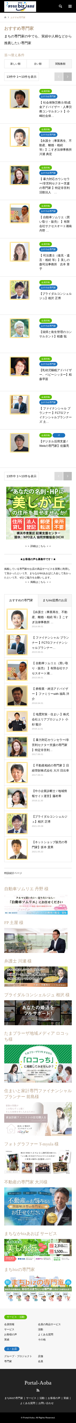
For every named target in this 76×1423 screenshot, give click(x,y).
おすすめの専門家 (21, 600)
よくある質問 (45, 1334)
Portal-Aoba (38, 1383)
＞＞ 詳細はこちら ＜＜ (38, 546)
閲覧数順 (60, 63)
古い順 (38, 63)
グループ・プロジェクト (18, 1356)
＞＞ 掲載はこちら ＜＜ (38, 582)
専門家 (8, 1361)
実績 (6, 1339)
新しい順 (15, 63)
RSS (38, 1390)
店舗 (40, 1356)
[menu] (69, 6)
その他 (42, 1339)
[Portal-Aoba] (20, 6)
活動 (40, 1329)
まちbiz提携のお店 (55, 600)
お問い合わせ (46, 1403)
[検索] (60, 6)
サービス (9, 1329)
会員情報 (9, 1324)
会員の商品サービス (49, 1324)
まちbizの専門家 (13, 1398)
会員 (40, 1361)
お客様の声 (10, 1334)
